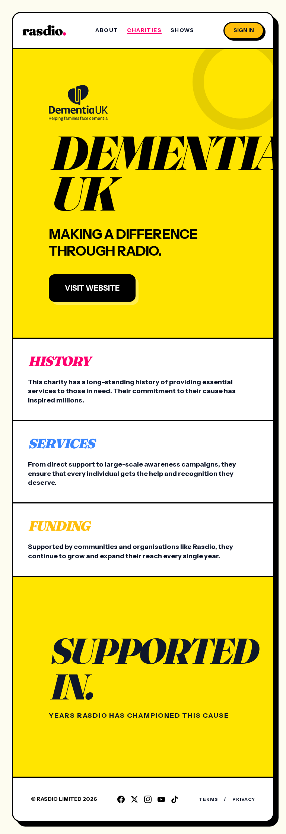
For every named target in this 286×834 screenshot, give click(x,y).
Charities (144, 30)
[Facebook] (121, 799)
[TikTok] (174, 799)
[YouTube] (161, 799)
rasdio (44, 30)
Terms (208, 799)
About (106, 30)
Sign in (243, 30)
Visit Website (92, 288)
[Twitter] (134, 799)
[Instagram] (148, 799)
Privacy (243, 799)
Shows (182, 30)
